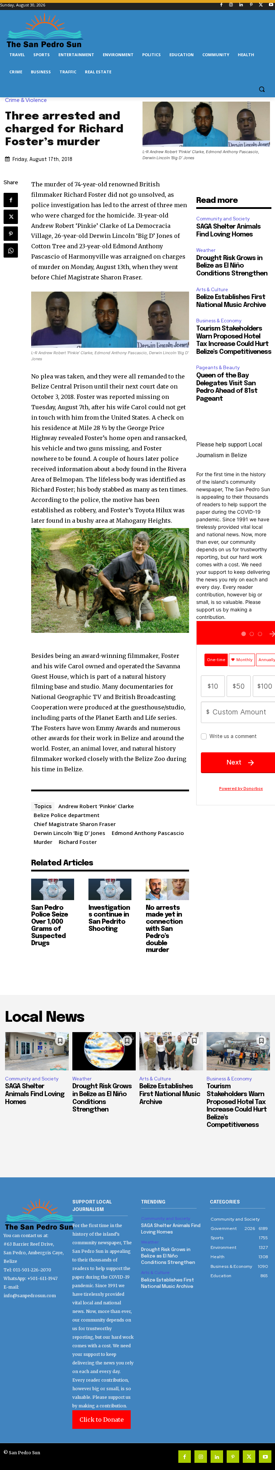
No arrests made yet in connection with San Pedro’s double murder (164, 929)
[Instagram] (231, 5)
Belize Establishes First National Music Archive (169, 1094)
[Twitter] (261, 5)
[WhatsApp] (11, 250)
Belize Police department (67, 815)
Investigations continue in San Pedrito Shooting (109, 918)
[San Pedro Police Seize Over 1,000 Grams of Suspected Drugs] (52, 889)
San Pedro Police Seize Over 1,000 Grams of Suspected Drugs (49, 926)
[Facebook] (221, 5)
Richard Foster (78, 841)
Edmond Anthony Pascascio (148, 832)
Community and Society (223, 219)
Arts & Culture (212, 290)
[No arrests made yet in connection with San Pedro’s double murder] (167, 889)
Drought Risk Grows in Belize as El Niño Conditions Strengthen (231, 266)
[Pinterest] (251, 5)
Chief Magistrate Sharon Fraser (75, 823)
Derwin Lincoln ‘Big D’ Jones (69, 832)
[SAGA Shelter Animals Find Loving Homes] (37, 1051)
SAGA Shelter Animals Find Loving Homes (34, 1094)
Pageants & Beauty (218, 368)
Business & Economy (218, 321)
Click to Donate (101, 1419)
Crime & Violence (26, 100)
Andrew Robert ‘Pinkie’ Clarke (96, 806)
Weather (206, 250)
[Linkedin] (241, 5)
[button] (261, 89)
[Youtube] (271, 5)
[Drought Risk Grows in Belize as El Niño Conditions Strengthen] (104, 1051)
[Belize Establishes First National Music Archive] (171, 1051)
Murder (43, 841)
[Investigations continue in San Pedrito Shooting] (109, 889)
